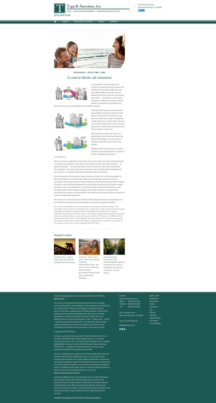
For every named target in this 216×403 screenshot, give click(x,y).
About (65, 22)
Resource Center (83, 22)
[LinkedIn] (125, 329)
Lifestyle (153, 315)
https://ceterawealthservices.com (67, 373)
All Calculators (155, 323)
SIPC (62, 344)
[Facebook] (120, 329)
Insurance (154, 307)
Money (152, 312)
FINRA (57, 344)
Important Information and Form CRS (68, 398)
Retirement (154, 298)
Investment (154, 301)
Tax (151, 310)
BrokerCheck (59, 299)
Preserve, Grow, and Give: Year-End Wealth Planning (89, 259)
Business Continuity (93, 398)
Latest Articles (155, 318)
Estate (152, 304)
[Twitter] (122, 329)
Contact (114, 22)
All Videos (154, 321)
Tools (101, 22)
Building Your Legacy (63, 257)
